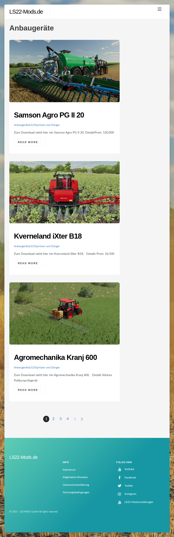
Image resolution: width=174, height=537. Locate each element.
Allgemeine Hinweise (75, 477)
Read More (28, 142)
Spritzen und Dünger (47, 125)
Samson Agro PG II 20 (49, 115)
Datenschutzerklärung (76, 485)
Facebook (130, 477)
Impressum (69, 469)
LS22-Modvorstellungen (138, 502)
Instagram (130, 494)
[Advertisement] (146, 79)
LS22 (32, 125)
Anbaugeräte (21, 125)
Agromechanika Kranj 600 (55, 357)
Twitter (128, 485)
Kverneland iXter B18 (48, 236)
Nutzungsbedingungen (76, 492)
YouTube (129, 469)
